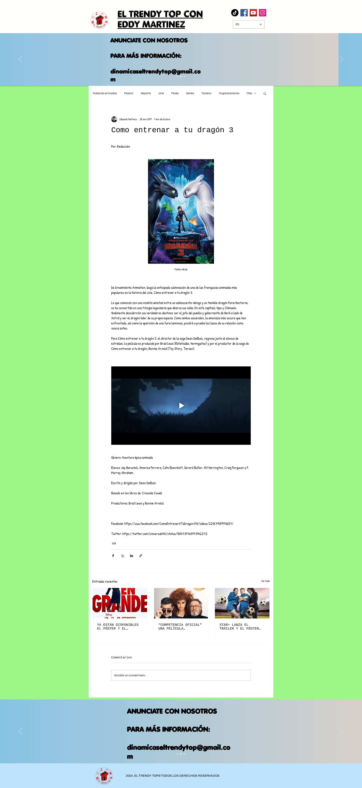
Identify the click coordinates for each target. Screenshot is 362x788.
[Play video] (181, 405)
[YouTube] (253, 12)
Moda (175, 93)
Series (190, 93)
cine (161, 93)
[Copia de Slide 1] (181, 753)
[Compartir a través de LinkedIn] (131, 555)
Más (249, 93)
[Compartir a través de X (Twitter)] (122, 555)
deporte (146, 93)
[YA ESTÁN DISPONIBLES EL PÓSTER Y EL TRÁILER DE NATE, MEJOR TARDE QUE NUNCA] (120, 603)
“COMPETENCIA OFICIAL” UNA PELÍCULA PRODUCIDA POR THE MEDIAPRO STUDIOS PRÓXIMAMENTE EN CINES (180, 627)
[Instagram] (262, 12)
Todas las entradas (104, 93)
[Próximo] (341, 59)
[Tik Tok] (235, 12)
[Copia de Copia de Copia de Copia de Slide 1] (184, 76)
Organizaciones (229, 93)
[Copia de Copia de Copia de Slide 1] (181, 76)
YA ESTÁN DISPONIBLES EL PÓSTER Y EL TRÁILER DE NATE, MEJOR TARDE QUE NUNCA (119, 627)
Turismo (206, 93)
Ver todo (265, 581)
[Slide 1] (177, 753)
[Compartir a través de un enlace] (141, 555)
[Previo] (20, 59)
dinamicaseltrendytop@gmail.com (179, 75)
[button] (265, 93)
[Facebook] (244, 12)
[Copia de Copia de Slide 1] (177, 76)
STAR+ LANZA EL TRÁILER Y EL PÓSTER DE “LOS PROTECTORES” (240, 627)
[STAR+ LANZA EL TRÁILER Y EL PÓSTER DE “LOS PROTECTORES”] (242, 603)
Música (128, 93)
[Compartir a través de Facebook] (113, 555)
